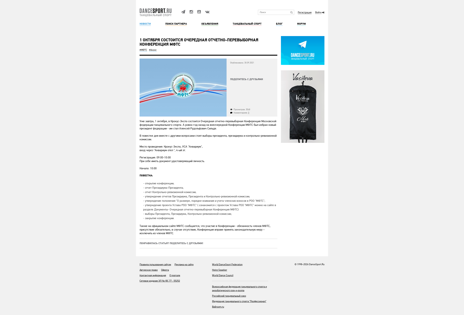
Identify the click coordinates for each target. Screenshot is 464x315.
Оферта (165, 270)
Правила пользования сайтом (155, 264)
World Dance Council (222, 275)
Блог (279, 24)
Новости (145, 24)
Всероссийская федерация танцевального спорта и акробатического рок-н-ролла (239, 288)
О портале (174, 275)
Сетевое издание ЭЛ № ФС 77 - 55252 (160, 280)
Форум (301, 24)
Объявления (209, 24)
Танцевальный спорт (247, 24)
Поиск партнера (176, 24)
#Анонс (153, 49)
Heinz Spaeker (219, 270)
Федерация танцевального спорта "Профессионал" (239, 301)
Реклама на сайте (184, 264)
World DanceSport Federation (227, 264)
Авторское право (149, 270)
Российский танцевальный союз (229, 295)
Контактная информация (153, 275)
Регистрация (305, 12)
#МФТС (143, 49)
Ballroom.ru (218, 306)
